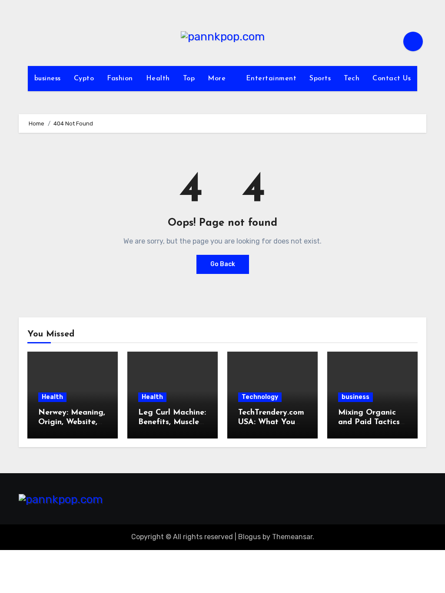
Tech (351, 78)
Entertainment (271, 78)
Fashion (120, 78)
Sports (320, 78)
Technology (260, 397)
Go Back (222, 264)
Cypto (84, 78)
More (218, 78)
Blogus (249, 537)
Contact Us (391, 78)
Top (189, 78)
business (47, 78)
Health (158, 78)
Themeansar (292, 537)
